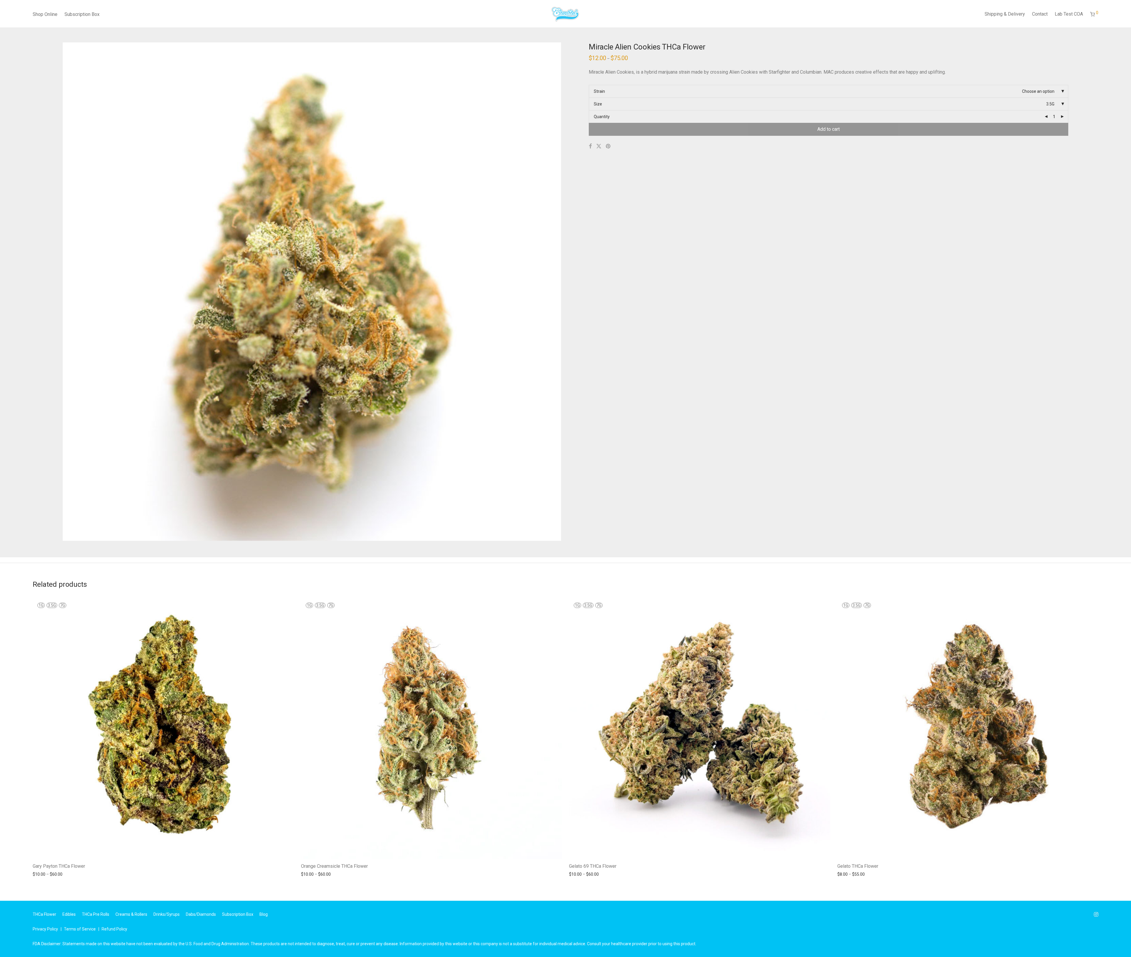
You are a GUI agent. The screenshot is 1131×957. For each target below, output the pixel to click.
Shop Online (45, 14)
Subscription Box (82, 14)
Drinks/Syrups (166, 914)
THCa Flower (44, 914)
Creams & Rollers (131, 914)
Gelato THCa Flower (857, 866)
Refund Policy (114, 929)
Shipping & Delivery (1005, 14)
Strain (599, 91)
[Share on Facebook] (590, 146)
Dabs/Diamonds (201, 914)
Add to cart (828, 129)
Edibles (69, 914)
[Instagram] (1096, 914)
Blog (263, 914)
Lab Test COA (1069, 14)
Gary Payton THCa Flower (59, 866)
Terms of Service (80, 929)
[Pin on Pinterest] (608, 146)
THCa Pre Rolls (95, 914)
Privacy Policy (45, 929)
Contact (1040, 14)
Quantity (602, 116)
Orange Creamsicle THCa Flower (334, 866)
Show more (40, 874)
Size (598, 104)
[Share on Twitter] (598, 146)
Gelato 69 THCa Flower (592, 866)
